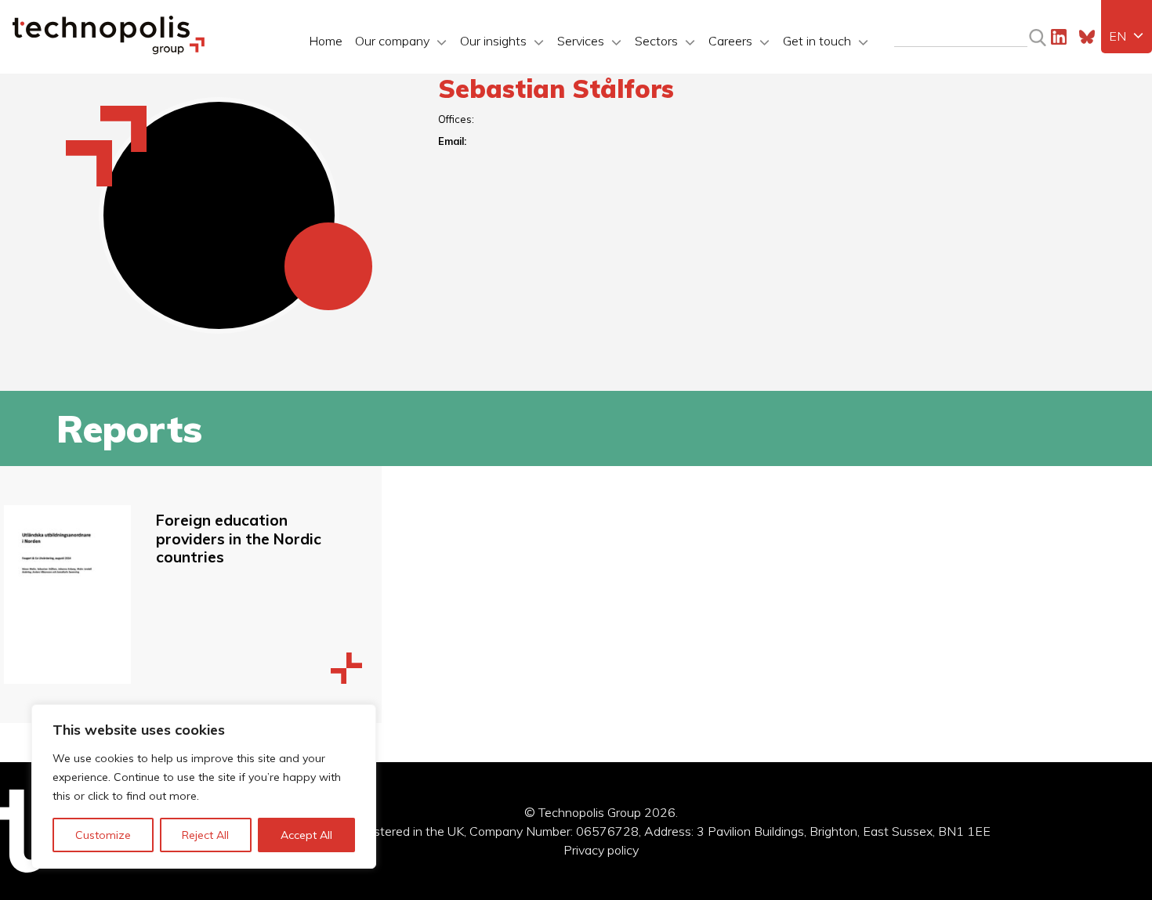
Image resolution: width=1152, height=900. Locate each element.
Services (580, 41)
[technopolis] (109, 50)
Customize (103, 835)
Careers (730, 41)
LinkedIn (1059, 37)
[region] (203, 786)
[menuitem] (1126, 36)
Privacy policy (601, 850)
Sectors (656, 41)
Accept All (306, 835)
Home (325, 41)
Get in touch (817, 41)
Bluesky (1087, 37)
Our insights (493, 41)
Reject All (205, 835)
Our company (392, 41)
